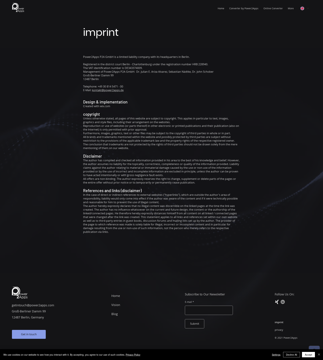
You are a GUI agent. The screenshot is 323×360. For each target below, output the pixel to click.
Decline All (291, 354)
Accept (308, 354)
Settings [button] (276, 354)
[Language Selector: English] (304, 8)
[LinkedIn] (283, 302)
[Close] (319, 354)
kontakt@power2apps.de (108, 90)
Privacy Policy (133, 354)
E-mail (188, 302)
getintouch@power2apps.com (33, 305)
